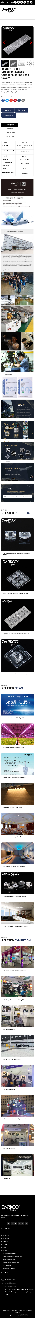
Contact (5, 1250)
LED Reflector (7, 1265)
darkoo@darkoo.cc (10, 1283)
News (5, 1247)
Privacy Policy (11, 1315)
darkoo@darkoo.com (10, 1286)
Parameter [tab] (9, 129)
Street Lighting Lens (9, 1259)
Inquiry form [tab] (10, 137)
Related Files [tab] (10, 133)
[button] (31, 42)
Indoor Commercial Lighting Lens (12, 1256)
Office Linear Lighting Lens (11, 1262)
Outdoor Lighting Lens (9, 1253)
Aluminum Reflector (9, 1268)
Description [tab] (10, 125)
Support (5, 1244)
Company (6, 1238)
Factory (5, 1241)
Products (6, 1235)
